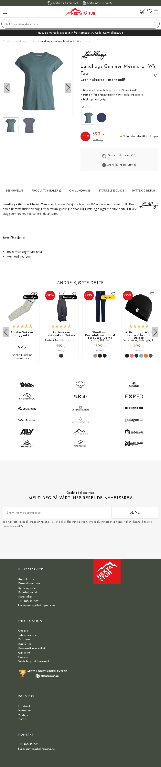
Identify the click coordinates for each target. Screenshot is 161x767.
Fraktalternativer (29, 583)
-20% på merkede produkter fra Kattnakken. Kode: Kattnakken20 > (80, 32)
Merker (7, 41)
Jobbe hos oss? (27, 635)
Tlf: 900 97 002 (28, 601)
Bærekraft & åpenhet (31, 648)
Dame (33, 41)
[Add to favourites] (156, 75)
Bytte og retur (27, 588)
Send (135, 512)
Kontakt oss (26, 579)
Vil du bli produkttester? (33, 661)
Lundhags (21, 41)
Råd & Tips (25, 644)
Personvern (25, 639)
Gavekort (24, 652)
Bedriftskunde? (27, 592)
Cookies (23, 657)
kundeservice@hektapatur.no (36, 605)
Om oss (23, 630)
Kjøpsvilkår (25, 596)
